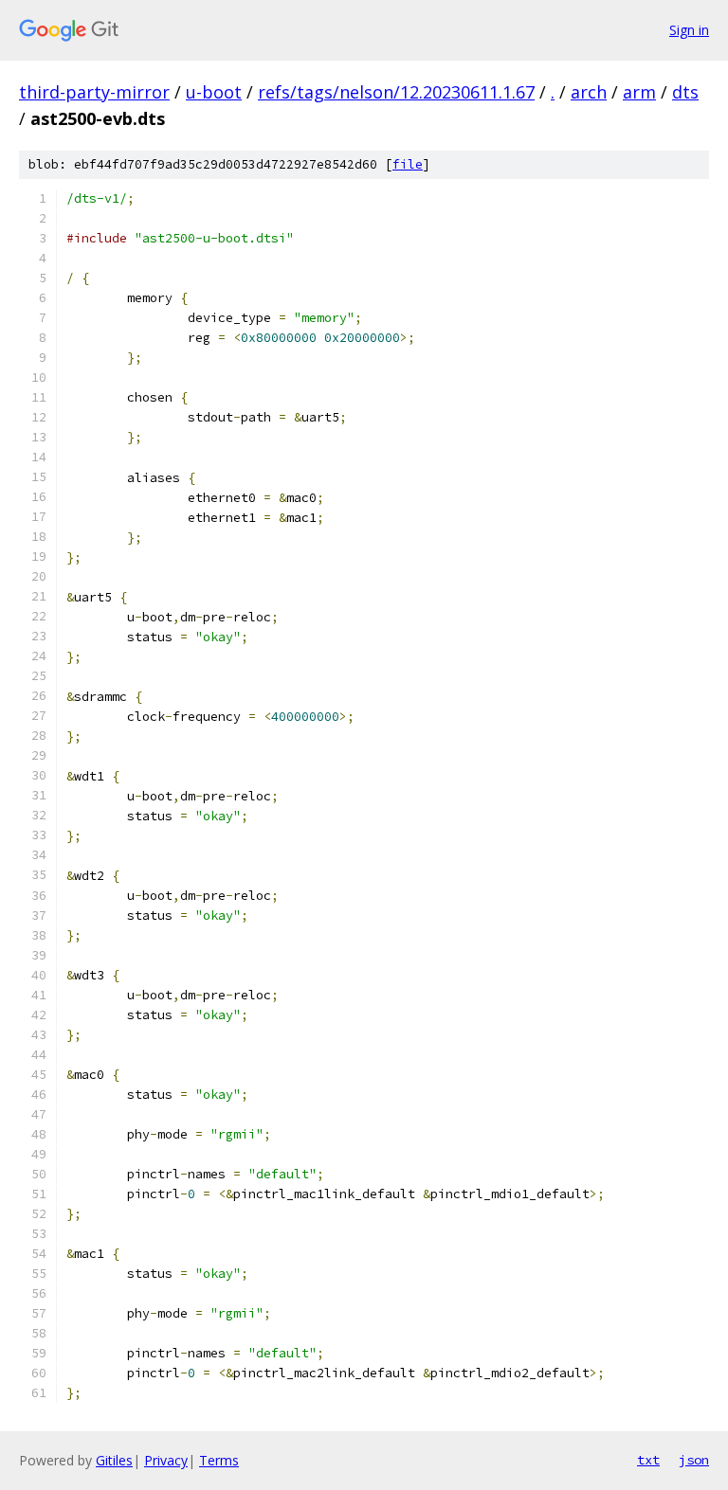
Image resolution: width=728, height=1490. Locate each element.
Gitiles (114, 1460)
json (694, 1459)
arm (639, 92)
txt (648, 1459)
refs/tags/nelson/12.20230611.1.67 (396, 92)
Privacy (166, 1460)
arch (589, 92)
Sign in (689, 30)
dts (685, 92)
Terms (219, 1460)
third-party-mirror (94, 92)
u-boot (214, 92)
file (407, 164)
